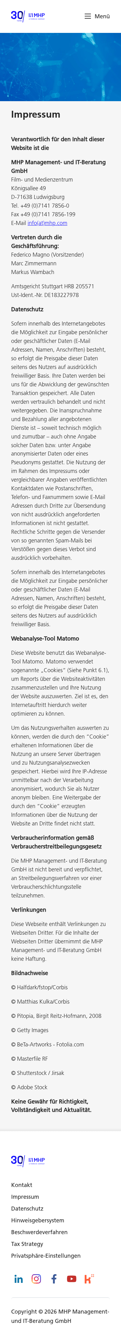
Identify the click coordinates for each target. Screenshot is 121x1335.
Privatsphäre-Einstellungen (46, 1255)
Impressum (25, 1196)
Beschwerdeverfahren (39, 1232)
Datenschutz (27, 1208)
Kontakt (21, 1185)
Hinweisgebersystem (37, 1220)
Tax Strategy (27, 1243)
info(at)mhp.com (47, 223)
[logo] (28, 16)
